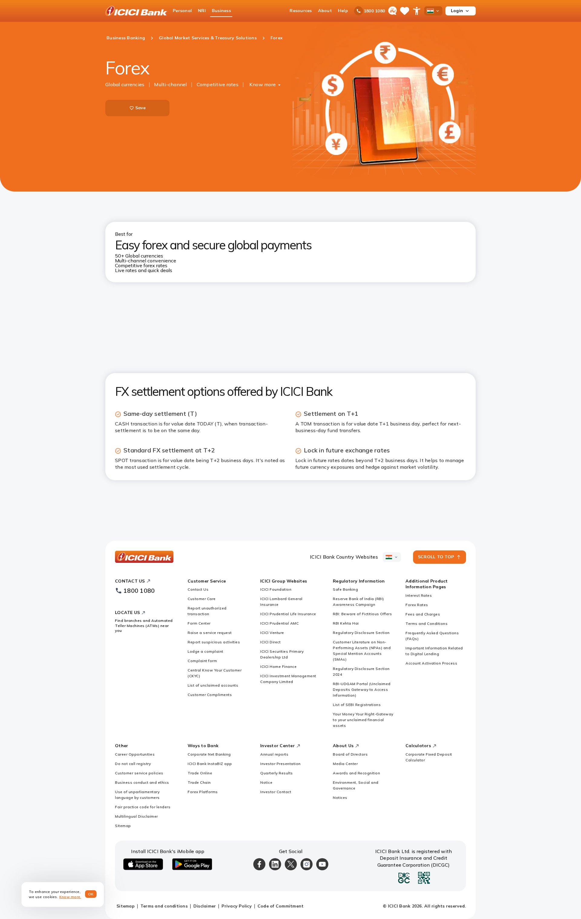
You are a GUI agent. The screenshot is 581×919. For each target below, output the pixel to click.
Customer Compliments (210, 694)
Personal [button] (182, 10)
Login (457, 10)
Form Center (199, 623)
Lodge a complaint (205, 651)
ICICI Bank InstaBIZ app (210, 763)
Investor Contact (275, 791)
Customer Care (202, 598)
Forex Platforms (203, 791)
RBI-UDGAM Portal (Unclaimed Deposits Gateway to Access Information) (362, 689)
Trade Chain (199, 782)
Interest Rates (418, 595)
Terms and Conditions (426, 623)
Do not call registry (133, 763)
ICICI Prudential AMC (279, 623)
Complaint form (202, 660)
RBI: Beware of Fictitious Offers (362, 614)
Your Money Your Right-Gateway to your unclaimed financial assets (363, 720)
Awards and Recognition (356, 773)
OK (91, 894)
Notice (266, 782)
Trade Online (200, 773)
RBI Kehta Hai (346, 623)
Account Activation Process (431, 663)
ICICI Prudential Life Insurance (288, 614)
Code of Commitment (281, 906)
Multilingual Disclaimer (136, 816)
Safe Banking (345, 589)
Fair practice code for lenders (142, 807)
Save (140, 107)
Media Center (345, 763)
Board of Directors (350, 754)
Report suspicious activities (214, 642)
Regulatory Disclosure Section (361, 632)
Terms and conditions (164, 906)
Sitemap (123, 825)
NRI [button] (202, 10)
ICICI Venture (272, 632)
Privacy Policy (237, 906)
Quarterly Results (276, 773)
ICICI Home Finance (278, 666)
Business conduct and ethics (142, 782)
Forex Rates (416, 604)
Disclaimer (204, 906)
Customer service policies (139, 773)
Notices (340, 797)
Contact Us (198, 589)
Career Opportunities (135, 754)
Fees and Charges (422, 614)
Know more (262, 84)
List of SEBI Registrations (357, 704)
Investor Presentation (280, 763)
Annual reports (274, 754)
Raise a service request (210, 632)
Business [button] (221, 10)
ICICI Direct (270, 642)
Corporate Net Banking (209, 754)
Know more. (70, 896)
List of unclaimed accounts (213, 685)
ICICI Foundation (275, 589)
